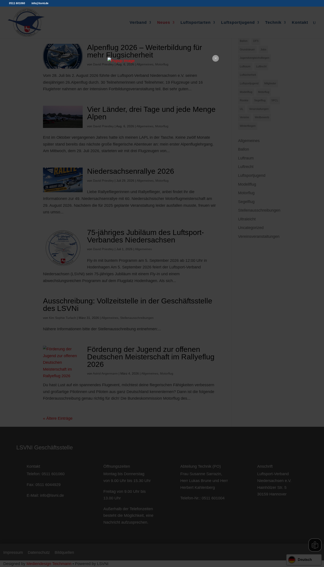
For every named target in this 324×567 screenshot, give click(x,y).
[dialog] (162, 61)
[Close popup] (215, 58)
